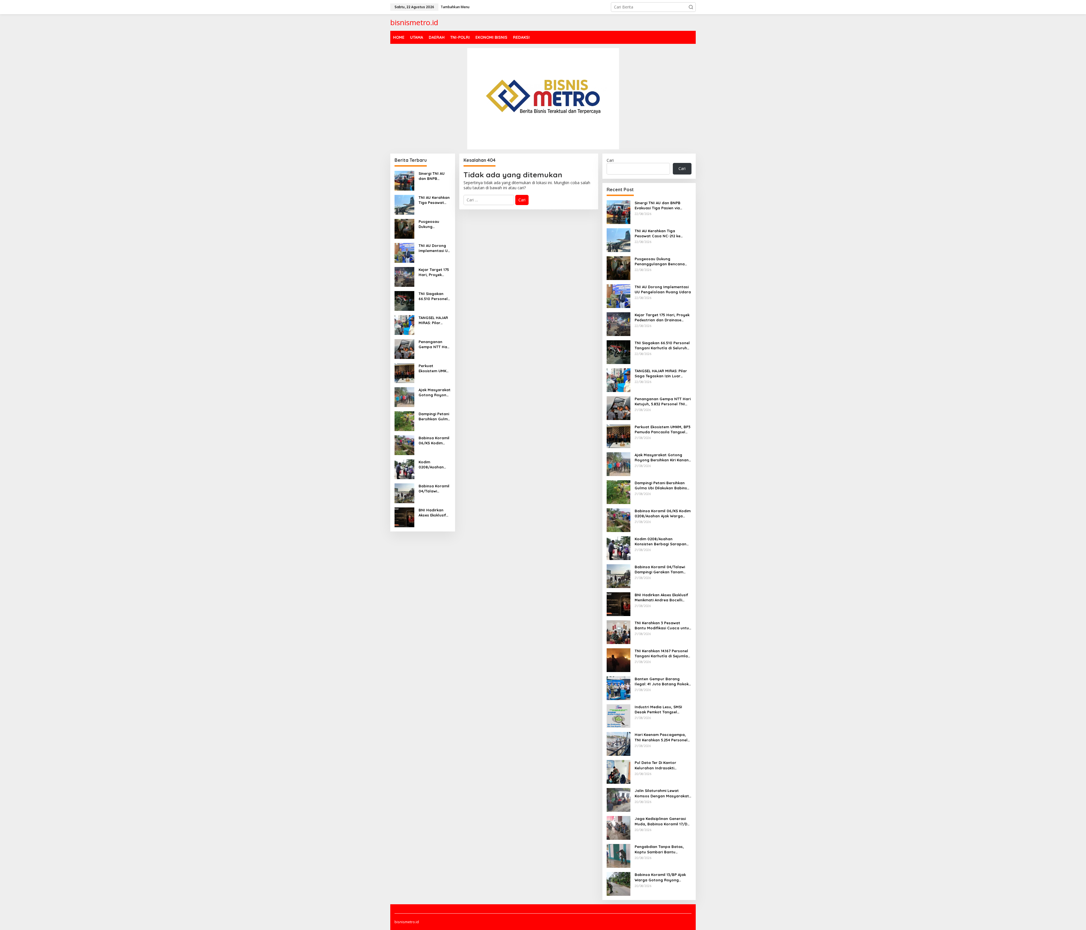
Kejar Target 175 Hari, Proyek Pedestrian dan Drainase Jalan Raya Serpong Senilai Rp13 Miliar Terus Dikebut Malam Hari (434, 272)
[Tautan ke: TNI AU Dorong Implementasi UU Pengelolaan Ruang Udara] (404, 252)
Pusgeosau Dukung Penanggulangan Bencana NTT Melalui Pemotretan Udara (434, 224)
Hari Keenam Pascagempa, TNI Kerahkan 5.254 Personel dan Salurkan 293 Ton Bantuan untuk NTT (661, 737)
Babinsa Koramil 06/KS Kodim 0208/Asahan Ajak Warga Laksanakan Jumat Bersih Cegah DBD (434, 440)
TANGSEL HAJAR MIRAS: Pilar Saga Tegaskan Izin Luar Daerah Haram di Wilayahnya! (434, 320)
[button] (691, 7)
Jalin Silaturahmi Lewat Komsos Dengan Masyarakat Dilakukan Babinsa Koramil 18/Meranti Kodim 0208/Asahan (662, 793)
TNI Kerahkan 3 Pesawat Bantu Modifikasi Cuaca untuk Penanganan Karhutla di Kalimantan (663, 625)
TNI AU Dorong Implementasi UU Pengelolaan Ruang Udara (434, 248)
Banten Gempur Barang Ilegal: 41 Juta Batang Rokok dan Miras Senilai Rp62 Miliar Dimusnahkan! (662, 681)
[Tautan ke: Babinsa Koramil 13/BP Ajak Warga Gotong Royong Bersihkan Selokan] (618, 883)
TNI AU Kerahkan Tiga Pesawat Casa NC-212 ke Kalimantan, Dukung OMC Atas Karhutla (434, 200)
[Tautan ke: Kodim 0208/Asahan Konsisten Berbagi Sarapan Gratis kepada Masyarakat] (404, 468)
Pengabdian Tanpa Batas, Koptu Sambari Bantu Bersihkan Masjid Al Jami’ (659, 849)
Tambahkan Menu (455, 7)
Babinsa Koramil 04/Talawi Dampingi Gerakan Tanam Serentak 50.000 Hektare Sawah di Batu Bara (434, 489)
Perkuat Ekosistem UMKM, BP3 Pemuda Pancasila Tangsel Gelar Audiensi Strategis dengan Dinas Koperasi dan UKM (435, 368)
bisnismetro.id (414, 22)
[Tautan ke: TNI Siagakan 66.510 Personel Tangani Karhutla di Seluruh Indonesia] (404, 300)
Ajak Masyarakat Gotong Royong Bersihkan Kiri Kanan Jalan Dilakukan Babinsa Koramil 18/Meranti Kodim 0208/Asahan (435, 392)
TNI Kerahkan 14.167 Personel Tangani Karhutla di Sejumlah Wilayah (662, 653)
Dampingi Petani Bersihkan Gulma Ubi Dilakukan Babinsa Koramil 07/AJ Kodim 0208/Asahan (434, 416)
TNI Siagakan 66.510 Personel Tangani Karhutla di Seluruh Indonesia (433, 296)
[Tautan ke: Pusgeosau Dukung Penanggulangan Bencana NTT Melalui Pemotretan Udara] (404, 228)
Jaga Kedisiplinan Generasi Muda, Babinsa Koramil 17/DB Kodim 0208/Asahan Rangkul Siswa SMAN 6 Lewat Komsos (662, 821)
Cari (610, 160)
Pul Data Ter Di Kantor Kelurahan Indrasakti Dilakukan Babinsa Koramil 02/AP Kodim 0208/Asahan (660, 765)
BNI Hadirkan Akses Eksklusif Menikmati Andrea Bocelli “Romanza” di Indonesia (432, 513)
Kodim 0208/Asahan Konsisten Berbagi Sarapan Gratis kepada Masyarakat (433, 465)
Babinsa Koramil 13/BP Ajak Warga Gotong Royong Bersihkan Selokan (660, 877)
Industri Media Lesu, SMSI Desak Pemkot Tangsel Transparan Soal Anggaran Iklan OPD (660, 709)
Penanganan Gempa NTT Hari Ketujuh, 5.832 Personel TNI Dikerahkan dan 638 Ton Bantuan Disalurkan (434, 344)
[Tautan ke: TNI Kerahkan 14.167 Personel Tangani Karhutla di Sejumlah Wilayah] (618, 659)
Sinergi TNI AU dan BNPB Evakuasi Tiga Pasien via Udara (434, 176)
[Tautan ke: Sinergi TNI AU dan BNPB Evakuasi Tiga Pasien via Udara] (404, 180)
